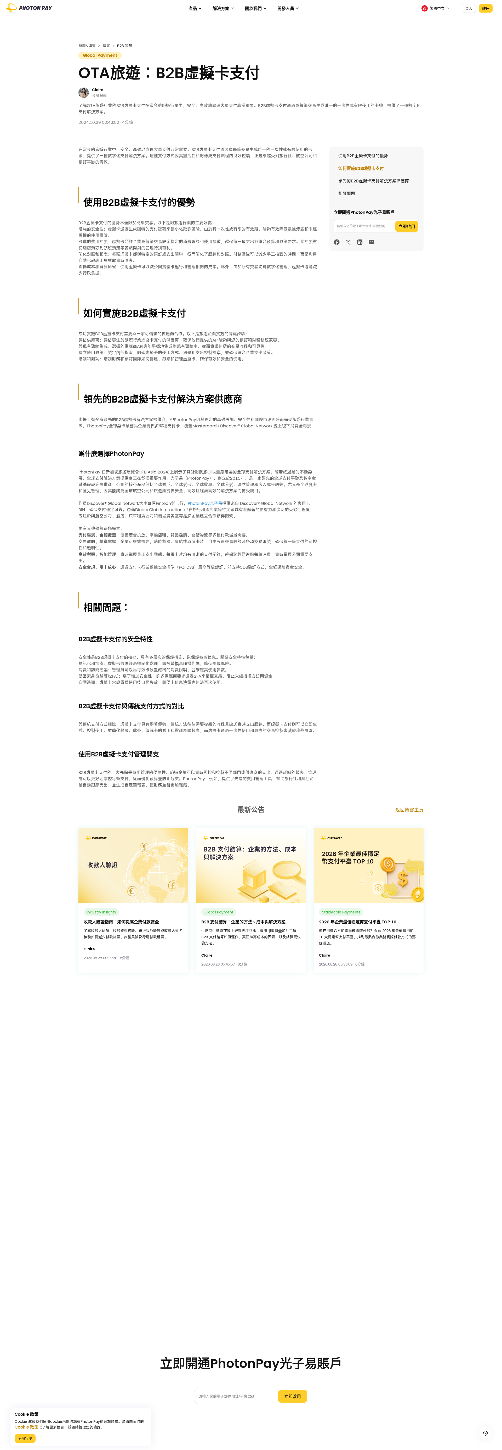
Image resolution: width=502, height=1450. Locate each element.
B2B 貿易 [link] (124, 46)
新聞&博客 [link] (87, 46)
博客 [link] (106, 46)
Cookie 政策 (26, 1427)
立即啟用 (406, 227)
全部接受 (25, 1438)
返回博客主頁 (409, 810)
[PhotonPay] (29, 10)
